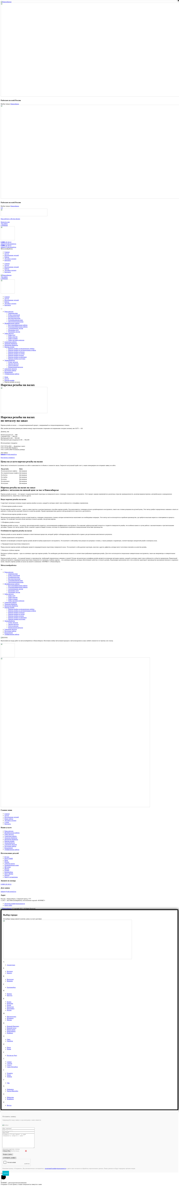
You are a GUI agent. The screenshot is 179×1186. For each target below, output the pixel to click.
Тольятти (10, 1073)
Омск (8, 1039)
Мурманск (10, 1018)
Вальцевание (8, 372)
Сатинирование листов (15, 328)
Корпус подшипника (11, 877)
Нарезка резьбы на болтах (16, 352)
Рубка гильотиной (14, 315)
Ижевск (9, 994)
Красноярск (10, 1008)
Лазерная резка (13, 313)
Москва (9, 1020)
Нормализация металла (15, 367)
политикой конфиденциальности (55, 1168)
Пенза (9, 1047)
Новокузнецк (11, 1029)
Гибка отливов (13, 338)
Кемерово (10, 1003)
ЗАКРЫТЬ (5, 1173)
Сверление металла (10, 369)
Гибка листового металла (16, 340)
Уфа (8, 1083)
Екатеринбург (11, 987)
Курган (9, 1010)
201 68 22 (6, 242)
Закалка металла (13, 364)
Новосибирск (14, 104)
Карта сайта (8, 905)
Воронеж (10, 981)
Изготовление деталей (11, 255)
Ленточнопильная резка (15, 321)
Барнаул (9, 973)
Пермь (9, 1049)
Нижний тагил (11, 1028)
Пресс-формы (8, 873)
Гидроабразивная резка (15, 320)
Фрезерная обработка (11, 345)
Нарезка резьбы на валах (16, 355)
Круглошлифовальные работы (17, 325)
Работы (6, 257)
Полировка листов (14, 332)
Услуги (6, 253)
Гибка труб (11, 335)
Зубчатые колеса (9, 863)
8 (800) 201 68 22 (6, 884)
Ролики (6, 870)
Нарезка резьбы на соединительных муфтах (22, 350)
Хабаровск (10, 1089)
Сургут (9, 1065)
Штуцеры (7, 867)
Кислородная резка (14, 318)
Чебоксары (10, 1097)
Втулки (6, 857)
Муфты (6, 862)
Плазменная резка (14, 316)
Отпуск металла (13, 365)
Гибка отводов (12, 337)
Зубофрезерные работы (11, 374)
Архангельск (11, 965)
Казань (9, 1002)
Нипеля (6, 875)
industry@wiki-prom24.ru (8, 244)
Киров (9, 1005)
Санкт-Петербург (12, 1067)
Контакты (7, 260)
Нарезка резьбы (9, 347)
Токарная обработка (10, 343)
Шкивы (6, 868)
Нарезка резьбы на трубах (16, 353)
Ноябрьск (10, 1033)
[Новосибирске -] (6, 2)
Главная (7, 252)
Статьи (6, 822)
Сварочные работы (10, 342)
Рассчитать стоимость (8, 457)
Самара (9, 1062)
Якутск (9, 1105)
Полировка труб (13, 330)
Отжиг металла (13, 362)
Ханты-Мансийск (12, 1091)
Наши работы (8, 819)
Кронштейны (8, 872)
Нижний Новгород (13, 1026)
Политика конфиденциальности (14, 903)
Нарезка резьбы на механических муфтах (21, 348)
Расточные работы (10, 370)
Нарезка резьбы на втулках (16, 358)
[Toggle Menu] (1, 569)
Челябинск (10, 1099)
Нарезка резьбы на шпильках (17, 357)
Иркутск (9, 995)
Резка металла (8, 311)
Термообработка (9, 360)
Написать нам (5, 222)
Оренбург (10, 1041)
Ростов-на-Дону (12, 1055)
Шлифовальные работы (11, 323)
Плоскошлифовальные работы (18, 326)
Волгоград (10, 979)
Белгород (10, 971)
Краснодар (10, 1007)
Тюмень (9, 1076)
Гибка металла (9, 333)
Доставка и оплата (10, 259)
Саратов (9, 1063)
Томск (9, 1075)
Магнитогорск (11, 1016)
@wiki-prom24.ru (9, 454)
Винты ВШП (8, 858)
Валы (6, 860)
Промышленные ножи (11, 865)
